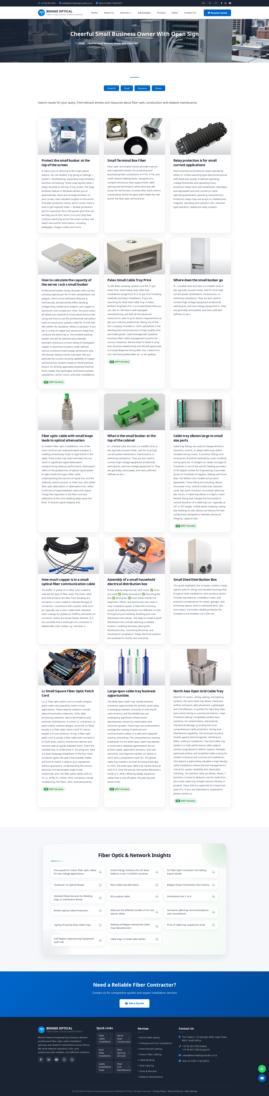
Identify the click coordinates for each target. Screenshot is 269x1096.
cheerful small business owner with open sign (112, 43)
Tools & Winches (148, 1071)
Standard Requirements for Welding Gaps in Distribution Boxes (73, 897)
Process (161, 12)
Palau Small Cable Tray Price (129, 280)
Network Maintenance (151, 1076)
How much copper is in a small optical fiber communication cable (68, 581)
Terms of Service (175, 1091)
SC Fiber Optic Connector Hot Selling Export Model (186, 872)
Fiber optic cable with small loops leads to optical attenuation (67, 438)
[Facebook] (41, 1060)
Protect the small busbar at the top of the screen (66, 162)
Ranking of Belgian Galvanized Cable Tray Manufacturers (130, 926)
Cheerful (111, 88)
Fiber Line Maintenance (124, 1066)
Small (127, 88)
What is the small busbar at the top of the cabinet (131, 438)
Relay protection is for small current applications (195, 162)
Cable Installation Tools (105, 1066)
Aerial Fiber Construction (123, 1038)
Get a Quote (136, 1003)
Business (142, 88)
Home (94, 12)
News (175, 12)
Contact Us (190, 12)
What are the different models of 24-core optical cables (132, 912)
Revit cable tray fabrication (124, 884)
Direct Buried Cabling (150, 1048)
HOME (81, 43)
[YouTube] (56, 1060)
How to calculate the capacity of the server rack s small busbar (66, 282)
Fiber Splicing (146, 1065)
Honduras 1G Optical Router (69, 884)
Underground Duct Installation (155, 1043)
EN (203, 3)
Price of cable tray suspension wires (186, 924)
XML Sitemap (191, 1091)
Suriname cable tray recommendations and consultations (188, 912)
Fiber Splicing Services (121, 1052)
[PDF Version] (56, 382)
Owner (158, 88)
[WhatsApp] (64, 1060)
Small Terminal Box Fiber (126, 160)
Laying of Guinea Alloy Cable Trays (72, 924)
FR (210, 3)
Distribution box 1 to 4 (179, 896)
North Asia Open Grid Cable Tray (198, 691)
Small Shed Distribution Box (195, 579)
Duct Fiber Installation (105, 1052)
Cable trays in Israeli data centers (128, 938)
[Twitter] (72, 1060)
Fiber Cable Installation (105, 1038)
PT (216, 3)
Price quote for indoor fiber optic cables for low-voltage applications (75, 872)
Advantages (144, 12)
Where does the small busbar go (198, 280)
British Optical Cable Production (71, 910)
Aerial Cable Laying (149, 1037)
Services (125, 12)
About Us (109, 12)
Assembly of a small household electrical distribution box (131, 581)
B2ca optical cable (120, 896)
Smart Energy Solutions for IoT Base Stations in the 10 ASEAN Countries (129, 872)
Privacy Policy (159, 1091)
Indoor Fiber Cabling (150, 1054)
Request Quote (219, 12)
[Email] (262, 1078)
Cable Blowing (147, 1060)
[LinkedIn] (49, 1060)
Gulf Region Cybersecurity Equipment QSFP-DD (74, 940)
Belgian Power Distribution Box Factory (188, 884)
